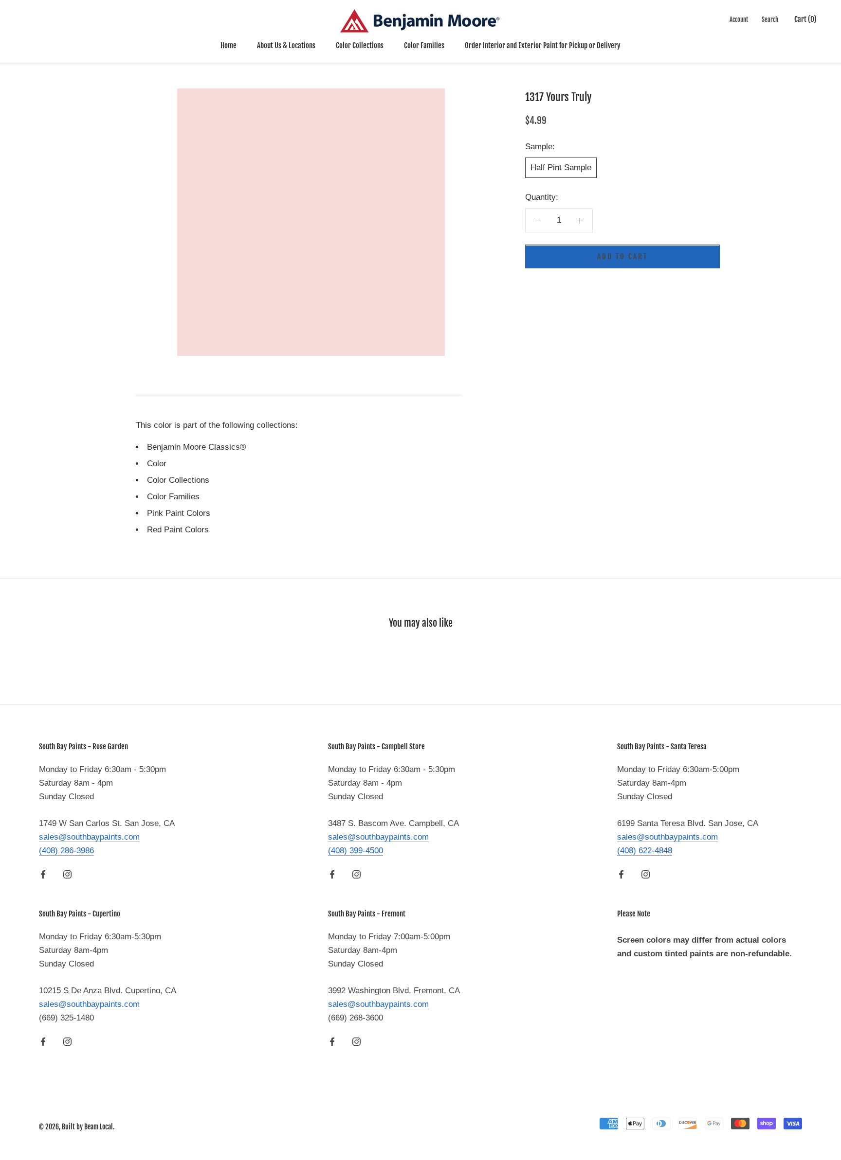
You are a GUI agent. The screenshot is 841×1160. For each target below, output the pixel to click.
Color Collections (360, 45)
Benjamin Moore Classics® (196, 447)
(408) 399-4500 (355, 850)
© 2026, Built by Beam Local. (76, 1127)
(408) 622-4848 (644, 850)
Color (156, 463)
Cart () (805, 19)
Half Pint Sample (560, 168)
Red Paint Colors (178, 529)
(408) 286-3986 (66, 850)
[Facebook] (43, 874)
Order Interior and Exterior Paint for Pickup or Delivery (543, 45)
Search (770, 19)
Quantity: (541, 197)
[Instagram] (67, 874)
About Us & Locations (286, 45)
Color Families (424, 45)
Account (739, 19)
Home (228, 45)
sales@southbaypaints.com (89, 837)
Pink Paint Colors (178, 513)
